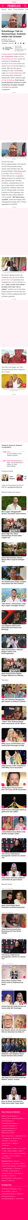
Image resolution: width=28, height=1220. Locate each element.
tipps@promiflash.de (14, 487)
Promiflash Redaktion (9, 41)
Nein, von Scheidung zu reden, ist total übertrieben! (15, 464)
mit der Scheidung (8, 80)
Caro (11, 66)
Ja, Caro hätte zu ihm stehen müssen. (14, 454)
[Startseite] (14, 6)
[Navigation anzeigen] (2, 6)
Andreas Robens (7, 54)
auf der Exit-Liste (8, 280)
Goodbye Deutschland (9, 63)
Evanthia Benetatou (15, 73)
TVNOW (6, 372)
